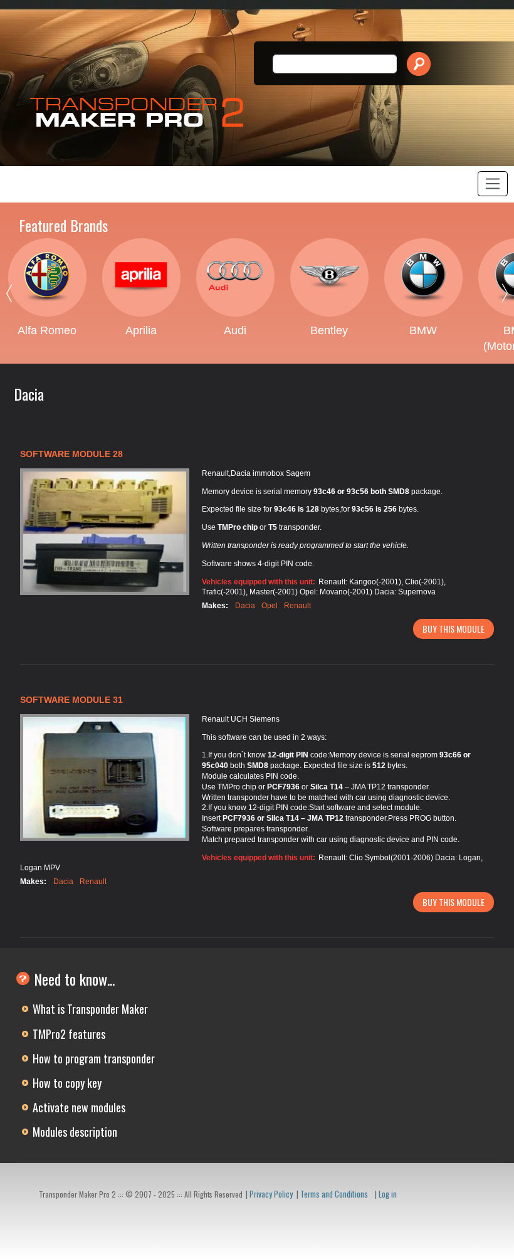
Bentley (329, 330)
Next (495, 295)
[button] (104, 532)
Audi (235, 330)
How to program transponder (94, 1058)
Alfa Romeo (47, 330)
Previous (18, 295)
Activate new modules (79, 1107)
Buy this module (453, 628)
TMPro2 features (69, 1034)
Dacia (245, 605)
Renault (297, 605)
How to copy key (67, 1083)
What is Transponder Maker (90, 1009)
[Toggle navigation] (493, 183)
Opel (269, 605)
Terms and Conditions (334, 1194)
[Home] (140, 112)
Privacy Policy (271, 1194)
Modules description (75, 1132)
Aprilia (141, 330)
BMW (423, 330)
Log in (388, 1194)
